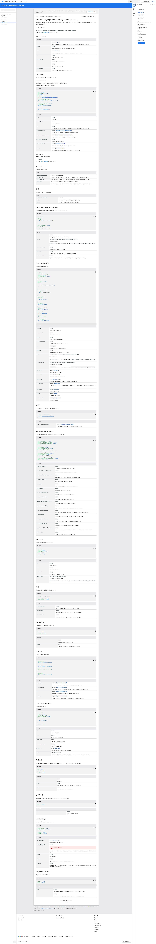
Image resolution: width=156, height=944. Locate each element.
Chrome (95, 919)
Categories (44, 313)
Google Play (96, 929)
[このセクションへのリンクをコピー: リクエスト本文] (46, 74)
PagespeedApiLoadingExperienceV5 (49, 97)
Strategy (57, 50)
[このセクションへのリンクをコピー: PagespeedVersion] (50, 872)
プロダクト (42, 16)
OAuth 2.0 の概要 (44, 161)
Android (95, 917)
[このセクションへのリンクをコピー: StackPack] (44, 539)
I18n (43, 279)
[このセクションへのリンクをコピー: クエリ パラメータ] (47, 36)
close (154, 5)
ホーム (37, 16)
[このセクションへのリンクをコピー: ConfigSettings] (47, 819)
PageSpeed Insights (10, 1)
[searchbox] (8, 10)
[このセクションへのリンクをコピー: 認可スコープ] (44, 154)
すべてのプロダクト (69, 936)
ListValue (55, 379)
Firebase (96, 921)
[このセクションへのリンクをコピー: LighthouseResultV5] (50, 263)
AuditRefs (45, 720)
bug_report (150, 5)
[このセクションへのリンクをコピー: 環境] (40, 587)
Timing (43, 316)
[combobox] (134, 1)
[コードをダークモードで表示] (95, 91)
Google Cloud (96, 927)
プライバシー (25, 941)
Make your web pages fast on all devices (12, 5)
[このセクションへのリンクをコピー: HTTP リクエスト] (46, 28)
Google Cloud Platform (52, 936)
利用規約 (19, 941)
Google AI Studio (97, 923)
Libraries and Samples (60, 917)
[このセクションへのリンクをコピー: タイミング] (44, 795)
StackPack (45, 299)
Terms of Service (21, 917)
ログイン (153, 1)
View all (95, 931)
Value (56, 752)
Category (57, 42)
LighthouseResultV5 (46, 105)
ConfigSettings (45, 320)
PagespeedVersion (46, 109)
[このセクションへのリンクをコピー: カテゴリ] (43, 166)
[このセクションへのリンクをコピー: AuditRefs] (44, 760)
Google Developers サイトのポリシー (47, 908)
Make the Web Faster (49, 16)
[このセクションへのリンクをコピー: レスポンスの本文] (47, 80)
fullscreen (152, 5)
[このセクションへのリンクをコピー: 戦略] (40, 189)
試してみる (141, 43)
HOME (21, 1)
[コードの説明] (94, 91)
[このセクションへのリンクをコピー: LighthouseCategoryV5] (52, 703)
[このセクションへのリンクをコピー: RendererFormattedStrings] (55, 431)
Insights (56, 16)
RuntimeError (45, 309)
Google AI (61, 936)
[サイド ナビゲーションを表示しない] (14, 942)
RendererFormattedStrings (48, 416)
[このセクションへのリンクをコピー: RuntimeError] (46, 622)
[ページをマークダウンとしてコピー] (75, 20)
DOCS (26, 1)
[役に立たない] (95, 16)
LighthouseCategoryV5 (47, 662)
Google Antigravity (97, 925)
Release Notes (20, 919)
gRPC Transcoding (45, 32)
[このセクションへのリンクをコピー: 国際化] (41, 405)
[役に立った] (94, 16)
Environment (44, 304)
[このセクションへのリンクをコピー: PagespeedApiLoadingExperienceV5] (61, 207)
